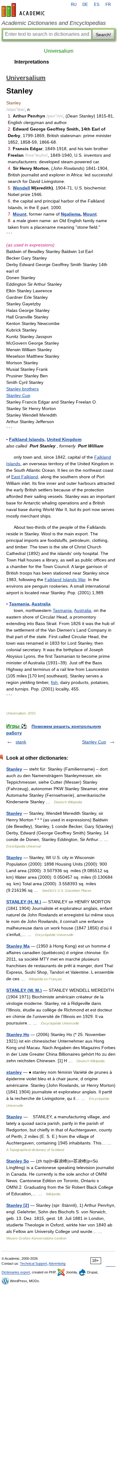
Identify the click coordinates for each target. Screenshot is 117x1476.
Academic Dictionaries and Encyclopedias (54, 23)
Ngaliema (70, 214)
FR (108, 4)
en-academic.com (24, 10)
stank (21, 741)
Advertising (57, 1263)
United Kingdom (64, 439)
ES (97, 4)
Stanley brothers (22, 388)
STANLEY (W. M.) (24, 990)
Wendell (21, 187)
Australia (41, 603)
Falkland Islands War (65, 579)
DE (85, 4)
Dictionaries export (16, 1272)
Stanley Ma (18, 945)
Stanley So (17, 1160)
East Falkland (24, 476)
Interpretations (31, 61)
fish (54, 682)
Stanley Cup (18, 395)
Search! (103, 34)
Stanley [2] (17, 1205)
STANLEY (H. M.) (23, 901)
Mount (20, 214)
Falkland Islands (26, 439)
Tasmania (19, 603)
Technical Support (33, 1263)
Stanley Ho (17, 1034)
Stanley (14, 769)
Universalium (58, 51)
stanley (14, 1072)
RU (73, 4)
